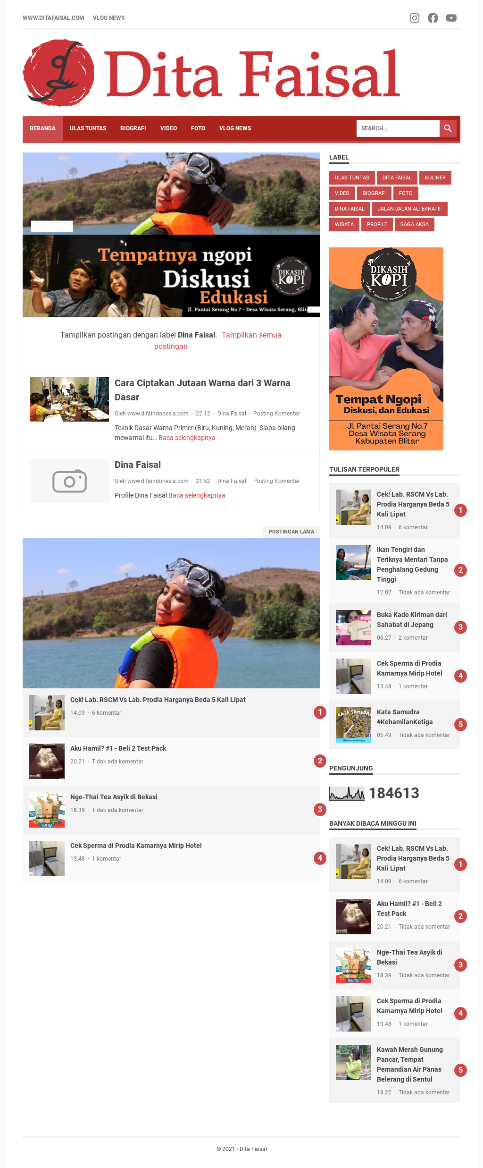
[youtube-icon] (452, 17)
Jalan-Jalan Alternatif (410, 209)
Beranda (43, 128)
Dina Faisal (231, 413)
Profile (377, 224)
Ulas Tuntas (352, 178)
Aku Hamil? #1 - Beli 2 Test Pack (118, 748)
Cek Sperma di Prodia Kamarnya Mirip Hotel (136, 845)
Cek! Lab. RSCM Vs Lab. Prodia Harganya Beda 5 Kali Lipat (158, 699)
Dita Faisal (397, 178)
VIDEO (168, 128)
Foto (406, 193)
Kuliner (435, 178)
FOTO (198, 128)
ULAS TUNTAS (88, 128)
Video (342, 193)
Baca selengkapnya (187, 437)
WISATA (344, 224)
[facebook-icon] (433, 17)
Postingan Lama (291, 532)
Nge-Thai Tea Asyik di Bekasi (114, 797)
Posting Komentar (276, 413)
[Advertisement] (171, 949)
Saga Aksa (414, 224)
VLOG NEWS (109, 18)
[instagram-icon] (415, 17)
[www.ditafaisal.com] (211, 73)
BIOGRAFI (133, 128)
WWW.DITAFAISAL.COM (53, 18)
